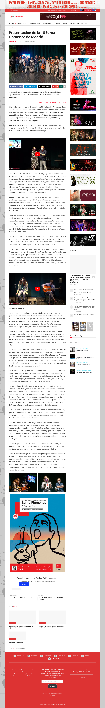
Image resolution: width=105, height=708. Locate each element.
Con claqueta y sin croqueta (16, 642)
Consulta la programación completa (52, 102)
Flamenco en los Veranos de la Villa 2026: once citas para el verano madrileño (84, 315)
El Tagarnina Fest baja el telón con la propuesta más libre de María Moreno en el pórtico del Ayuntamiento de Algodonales (80, 279)
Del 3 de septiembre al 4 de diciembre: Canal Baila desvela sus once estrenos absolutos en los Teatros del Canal (84, 291)
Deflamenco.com (46, 704)
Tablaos (65, 23)
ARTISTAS (32, 23)
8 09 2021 (21, 41)
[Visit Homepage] (17, 16)
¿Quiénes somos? (82, 670)
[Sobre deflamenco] (62, 10)
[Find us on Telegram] (95, 10)
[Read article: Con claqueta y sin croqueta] (17, 636)
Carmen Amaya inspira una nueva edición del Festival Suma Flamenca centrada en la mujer (85, 307)
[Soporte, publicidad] (52, 10)
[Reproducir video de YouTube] (37, 154)
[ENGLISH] (72, 23)
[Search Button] (95, 23)
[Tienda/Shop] (73, 10)
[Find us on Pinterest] (86, 10)
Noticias (18, 27)
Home (10, 27)
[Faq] (68, 10)
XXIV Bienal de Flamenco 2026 (84, 372)
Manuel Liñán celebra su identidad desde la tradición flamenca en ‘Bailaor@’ (51, 627)
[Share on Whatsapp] (61, 86)
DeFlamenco (13, 41)
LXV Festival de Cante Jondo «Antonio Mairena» (84, 365)
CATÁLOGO (57, 23)
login (14, 648)
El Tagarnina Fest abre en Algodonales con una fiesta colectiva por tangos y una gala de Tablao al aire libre (84, 299)
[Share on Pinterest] (53, 86)
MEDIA (38, 23)
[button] (23, 482)
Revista (14, 27)
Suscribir (52, 686)
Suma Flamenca (16, 589)
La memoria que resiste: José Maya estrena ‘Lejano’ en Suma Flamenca (21, 627)
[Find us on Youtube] (91, 10)
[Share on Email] (57, 86)
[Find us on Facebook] (81, 10)
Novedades (32, 41)
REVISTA (11, 23)
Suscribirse (24, 584)
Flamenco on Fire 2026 (82, 350)
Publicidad (80, 23)
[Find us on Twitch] (93, 10)
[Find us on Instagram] (88, 10)
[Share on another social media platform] (64, 86)
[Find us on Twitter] (83, 10)
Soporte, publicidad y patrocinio (81, 672)
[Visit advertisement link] (52, 4)
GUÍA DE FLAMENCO (47, 23)
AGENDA (19, 23)
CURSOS (25, 23)
